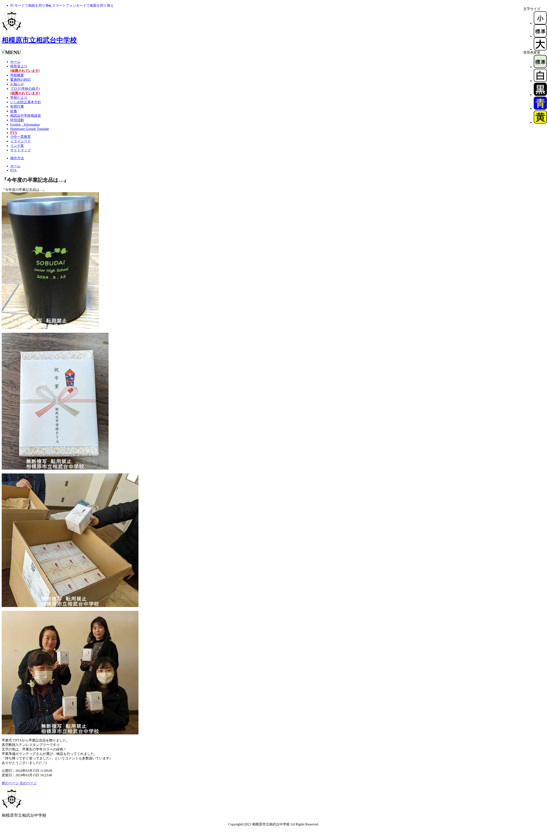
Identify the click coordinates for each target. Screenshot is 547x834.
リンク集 (17, 145)
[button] (31, 5)
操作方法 (17, 158)
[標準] (540, 36)
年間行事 (17, 106)
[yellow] (540, 122)
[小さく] (540, 23)
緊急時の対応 (20, 79)
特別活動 (17, 120)
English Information (25, 124)
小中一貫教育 (20, 137)
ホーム (15, 61)
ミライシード (20, 141)
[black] (540, 94)
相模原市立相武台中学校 (39, 40)
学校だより (18, 97)
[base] (540, 67)
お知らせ (17, 84)
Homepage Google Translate (29, 129)
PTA (13, 170)
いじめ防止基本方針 (25, 102)
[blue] (540, 108)
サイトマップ (20, 150)
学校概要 (17, 75)
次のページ (28, 783)
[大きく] (540, 49)
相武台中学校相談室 (25, 115)
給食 (13, 111)
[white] (540, 81)
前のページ (10, 783)
